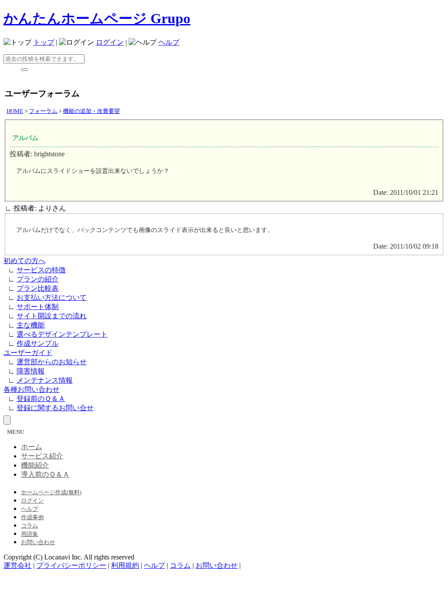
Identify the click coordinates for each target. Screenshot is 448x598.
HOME (15, 111)
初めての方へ (25, 260)
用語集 (29, 534)
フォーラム (43, 111)
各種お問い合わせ (32, 389)
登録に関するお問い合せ (55, 408)
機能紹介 (35, 465)
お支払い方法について (52, 297)
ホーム (31, 446)
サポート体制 (38, 306)
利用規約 (125, 565)
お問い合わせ (38, 542)
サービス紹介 (42, 456)
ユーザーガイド (28, 352)
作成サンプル (38, 343)
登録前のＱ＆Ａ (41, 398)
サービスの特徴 (41, 270)
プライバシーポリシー (71, 565)
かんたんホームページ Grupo (97, 18)
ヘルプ (168, 42)
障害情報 (31, 371)
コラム (29, 525)
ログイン (110, 42)
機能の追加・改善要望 (91, 111)
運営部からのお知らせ (52, 362)
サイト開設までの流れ (52, 316)
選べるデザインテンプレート (62, 334)
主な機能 (31, 325)
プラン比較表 (38, 288)
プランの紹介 (38, 279)
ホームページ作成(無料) (51, 492)
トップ (43, 42)
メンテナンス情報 (45, 380)
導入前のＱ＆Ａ (45, 474)
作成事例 (32, 517)
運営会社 (18, 565)
